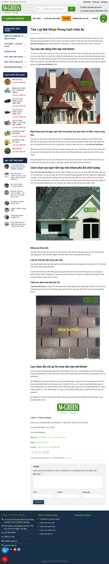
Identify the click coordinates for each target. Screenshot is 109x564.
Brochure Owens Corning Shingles (16, 185)
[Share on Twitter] (36, 452)
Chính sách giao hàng (47, 526)
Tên (35, 492)
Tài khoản (95, 2)
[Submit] (71, 9)
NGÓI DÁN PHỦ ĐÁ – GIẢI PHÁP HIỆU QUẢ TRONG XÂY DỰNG (18, 224)
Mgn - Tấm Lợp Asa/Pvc (13, 62)
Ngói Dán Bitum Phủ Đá (13, 67)
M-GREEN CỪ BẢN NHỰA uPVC (17, 203)
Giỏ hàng (104, 2)
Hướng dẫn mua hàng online (50, 519)
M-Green (49, 33)
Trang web (86, 492)
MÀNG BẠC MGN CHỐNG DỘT (17, 217)
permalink (68, 458)
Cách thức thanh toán (48, 530)
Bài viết (33, 26)
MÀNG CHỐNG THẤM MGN (18, 210)
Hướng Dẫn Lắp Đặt (81, 18)
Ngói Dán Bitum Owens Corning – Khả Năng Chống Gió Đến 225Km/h (18, 176)
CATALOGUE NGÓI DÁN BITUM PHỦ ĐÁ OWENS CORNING (18, 167)
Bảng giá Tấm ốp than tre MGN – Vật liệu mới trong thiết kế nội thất (18, 194)
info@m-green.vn (41, 442)
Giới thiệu (37, 18)
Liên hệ (95, 18)
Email (60, 492)
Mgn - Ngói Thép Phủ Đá (13, 57)
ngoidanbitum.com (44, 437)
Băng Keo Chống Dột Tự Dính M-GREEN (13, 37)
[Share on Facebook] (32, 452)
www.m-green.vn (59, 437)
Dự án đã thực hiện (52, 18)
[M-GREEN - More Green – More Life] (17, 9)
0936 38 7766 (42, 447)
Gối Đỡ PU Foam (10, 51)
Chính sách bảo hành (47, 523)
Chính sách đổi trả (46, 534)
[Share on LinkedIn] (47, 452)
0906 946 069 (54, 447)
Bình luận (37, 474)
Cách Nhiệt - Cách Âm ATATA (13, 45)
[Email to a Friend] (40, 452)
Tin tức (66, 18)
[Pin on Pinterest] (44, 452)
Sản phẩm (87, 2)
